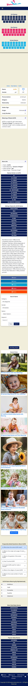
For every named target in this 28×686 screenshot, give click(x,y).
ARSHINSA (14, 622)
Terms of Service (17, 676)
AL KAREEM (14, 187)
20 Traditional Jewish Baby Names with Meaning (12, 415)
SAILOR (14, 664)
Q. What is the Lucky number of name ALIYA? (12, 574)
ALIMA (14, 218)
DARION (14, 659)
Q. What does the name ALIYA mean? (12, 547)
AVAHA (14, 620)
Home (8, 86)
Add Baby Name (14, 347)
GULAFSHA (14, 647)
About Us (12, 675)
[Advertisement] (14, 67)
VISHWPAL (14, 617)
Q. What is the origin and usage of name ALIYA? (13, 551)
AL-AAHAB (14, 192)
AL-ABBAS (14, 195)
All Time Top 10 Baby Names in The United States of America (13, 508)
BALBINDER (14, 213)
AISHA (14, 629)
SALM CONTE (14, 208)
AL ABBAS (14, 180)
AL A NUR (14, 178)
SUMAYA (14, 612)
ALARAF (14, 233)
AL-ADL (14, 200)
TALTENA (14, 235)
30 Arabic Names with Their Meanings (12, 373)
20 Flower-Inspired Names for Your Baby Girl (13, 488)
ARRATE (14, 632)
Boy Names (14, 86)
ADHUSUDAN (14, 608)
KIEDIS (14, 634)
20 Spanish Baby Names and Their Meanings (13, 435)
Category (4, 299)
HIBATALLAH (14, 650)
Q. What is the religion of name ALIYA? (12, 570)
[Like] (23, 89)
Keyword (4, 317)
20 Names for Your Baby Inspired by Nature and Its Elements (13, 466)
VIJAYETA (14, 627)
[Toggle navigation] (2, 8)
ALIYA (19, 86)
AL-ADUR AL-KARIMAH (14, 202)
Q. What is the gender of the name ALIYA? (11, 556)
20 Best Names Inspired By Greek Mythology (13, 529)
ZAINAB (14, 645)
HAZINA (14, 667)
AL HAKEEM (14, 185)
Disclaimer (21, 675)
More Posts (14, 532)
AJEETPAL (14, 221)
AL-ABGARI (14, 197)
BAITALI (14, 223)
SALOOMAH (14, 230)
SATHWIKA (14, 640)
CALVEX (14, 228)
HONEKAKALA (14, 216)
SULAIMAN (14, 610)
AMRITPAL (14, 225)
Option (3, 311)
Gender (4, 305)
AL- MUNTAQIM (14, 190)
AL (14, 175)
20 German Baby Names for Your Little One (13, 394)
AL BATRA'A (14, 183)
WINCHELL (14, 624)
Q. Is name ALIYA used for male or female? (11, 565)
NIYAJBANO (14, 615)
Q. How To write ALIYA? (8, 561)
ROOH (14, 662)
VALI (14, 211)
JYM (14, 642)
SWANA (14, 652)
